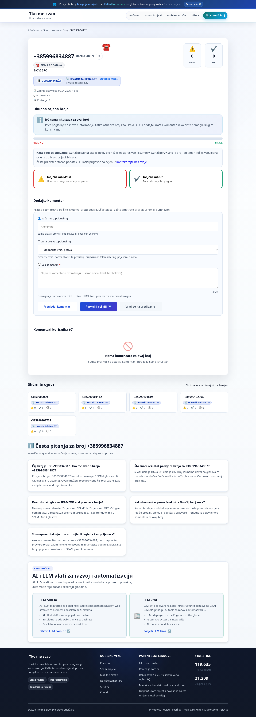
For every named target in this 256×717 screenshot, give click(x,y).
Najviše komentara (111, 680)
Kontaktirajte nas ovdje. (132, 162)
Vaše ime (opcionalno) (55, 218)
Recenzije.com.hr (149, 669)
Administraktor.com (207, 709)
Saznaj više (192, 4)
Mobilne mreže (176, 15)
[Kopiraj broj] (99, 56)
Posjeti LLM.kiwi (154, 631)
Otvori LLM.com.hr (53, 631)
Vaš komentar (51, 264)
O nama (104, 686)
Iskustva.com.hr (148, 663)
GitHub (224, 709)
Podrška (176, 709)
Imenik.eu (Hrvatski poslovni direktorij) (162, 685)
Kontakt (104, 692)
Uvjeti (166, 709)
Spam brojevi (153, 15)
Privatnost (155, 709)
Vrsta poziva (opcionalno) (56, 241)
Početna (134, 15)
